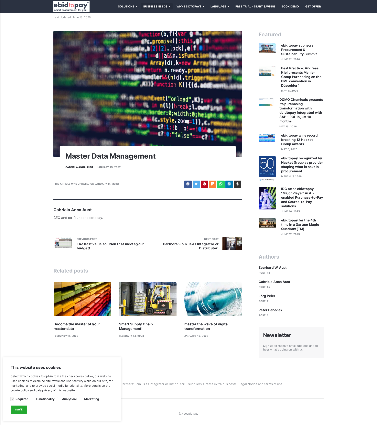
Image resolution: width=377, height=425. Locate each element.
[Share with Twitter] (196, 184)
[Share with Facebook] (188, 184)
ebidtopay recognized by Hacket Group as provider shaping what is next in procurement (302, 164)
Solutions (126, 6)
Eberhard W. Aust (273, 268)
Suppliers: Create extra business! (212, 384)
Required (22, 399)
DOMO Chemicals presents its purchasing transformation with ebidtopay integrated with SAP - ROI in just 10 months (301, 110)
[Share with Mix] (212, 184)
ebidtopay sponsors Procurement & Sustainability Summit (299, 49)
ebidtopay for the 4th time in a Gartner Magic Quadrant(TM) (300, 224)
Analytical (69, 399)
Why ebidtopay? (189, 6)
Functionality (45, 399)
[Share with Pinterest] (204, 184)
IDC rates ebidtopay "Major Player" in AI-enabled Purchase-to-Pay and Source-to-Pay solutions (302, 197)
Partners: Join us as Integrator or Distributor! (153, 384)
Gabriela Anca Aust (79, 167)
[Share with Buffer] (237, 184)
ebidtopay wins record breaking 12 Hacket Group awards (299, 139)
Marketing (91, 399)
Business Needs (155, 6)
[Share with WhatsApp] (220, 184)
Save (19, 409)
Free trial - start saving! (255, 6)
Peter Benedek (270, 310)
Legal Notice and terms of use (260, 384)
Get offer (313, 6)
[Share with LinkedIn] (229, 184)
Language (218, 6)
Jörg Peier (267, 296)
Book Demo (290, 6)
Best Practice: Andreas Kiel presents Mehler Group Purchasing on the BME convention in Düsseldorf (301, 76)
